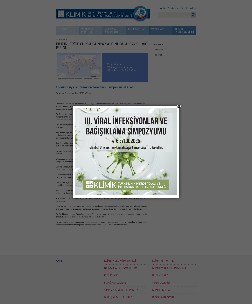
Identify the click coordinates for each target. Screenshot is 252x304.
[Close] (178, 106)
